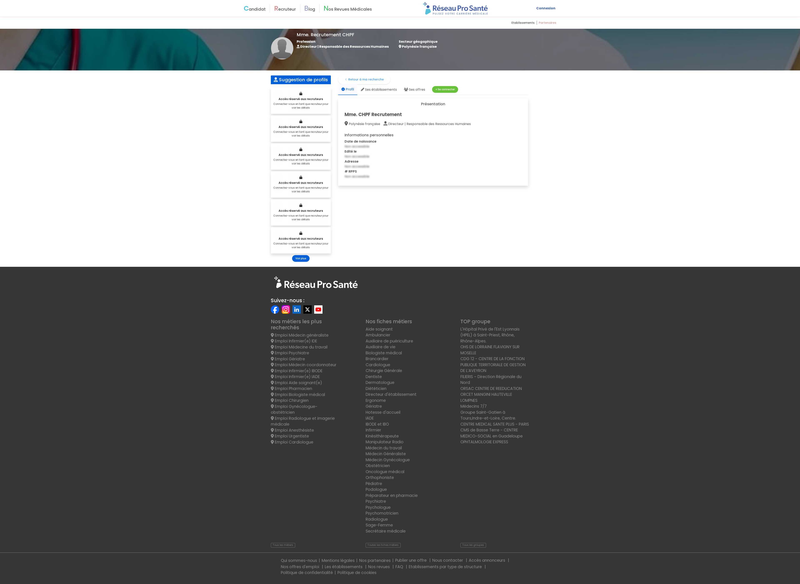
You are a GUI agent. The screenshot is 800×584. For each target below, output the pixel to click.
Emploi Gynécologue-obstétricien (294, 409)
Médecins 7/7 (473, 406)
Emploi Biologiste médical (299, 394)
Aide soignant (379, 329)
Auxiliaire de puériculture (389, 341)
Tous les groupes (473, 545)
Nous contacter (448, 560)
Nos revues (379, 567)
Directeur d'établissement (391, 394)
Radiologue (377, 519)
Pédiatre (374, 483)
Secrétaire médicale (386, 531)
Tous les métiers (283, 545)
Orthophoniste (380, 477)
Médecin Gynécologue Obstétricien (388, 463)
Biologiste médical (384, 353)
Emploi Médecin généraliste (301, 335)
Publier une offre (411, 560)
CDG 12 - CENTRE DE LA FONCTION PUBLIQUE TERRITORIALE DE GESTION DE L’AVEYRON (493, 364)
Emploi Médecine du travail (301, 347)
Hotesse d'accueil (383, 412)
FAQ (399, 567)
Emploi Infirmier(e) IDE (295, 341)
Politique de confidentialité (307, 572)
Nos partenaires (375, 560)
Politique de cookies (357, 572)
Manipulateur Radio (385, 442)
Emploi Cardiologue (293, 442)
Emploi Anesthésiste (294, 430)
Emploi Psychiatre (291, 353)
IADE (370, 418)
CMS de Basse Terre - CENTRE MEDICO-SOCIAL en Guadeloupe (491, 433)
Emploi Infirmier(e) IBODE (298, 371)
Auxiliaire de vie (380, 347)
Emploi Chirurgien (291, 400)
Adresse (352, 161)
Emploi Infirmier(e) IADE (297, 377)
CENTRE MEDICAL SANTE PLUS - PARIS (494, 424)
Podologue (376, 489)
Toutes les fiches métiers (383, 545)
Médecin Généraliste (386, 454)
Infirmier (373, 430)
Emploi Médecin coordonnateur (305, 365)
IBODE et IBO (377, 424)
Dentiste (374, 377)
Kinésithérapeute (382, 436)
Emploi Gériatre (289, 359)
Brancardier (377, 359)
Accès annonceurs (487, 560)
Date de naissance (360, 141)
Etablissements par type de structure (446, 567)
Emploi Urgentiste (291, 436)
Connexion (545, 8)
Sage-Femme (379, 525)
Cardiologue (378, 365)
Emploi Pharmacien (293, 388)
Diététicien (376, 388)
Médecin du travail (384, 448)
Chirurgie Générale (384, 370)
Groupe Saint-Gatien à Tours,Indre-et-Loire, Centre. (488, 415)
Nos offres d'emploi (300, 567)
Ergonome (376, 400)
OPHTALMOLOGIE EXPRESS (484, 442)
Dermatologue (380, 382)
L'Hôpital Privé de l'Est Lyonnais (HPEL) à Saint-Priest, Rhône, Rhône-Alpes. (490, 335)
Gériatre (374, 406)
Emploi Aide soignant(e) (298, 383)
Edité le (351, 151)
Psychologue (378, 507)
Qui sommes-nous (299, 560)
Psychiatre (376, 501)
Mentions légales (338, 560)
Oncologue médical (385, 472)
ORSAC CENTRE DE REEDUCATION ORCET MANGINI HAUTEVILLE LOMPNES (491, 394)
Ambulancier (378, 335)
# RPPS (351, 171)
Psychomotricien (382, 513)
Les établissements (344, 567)
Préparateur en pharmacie (392, 495)
